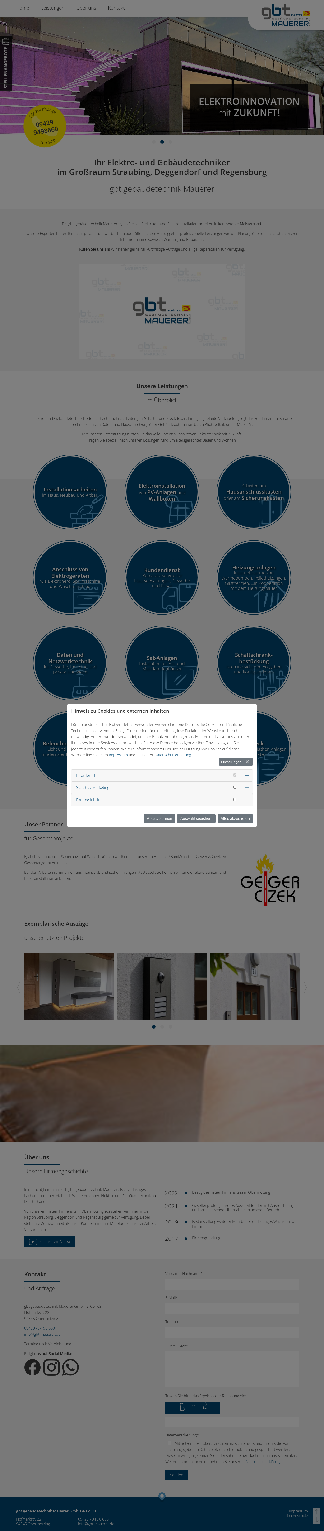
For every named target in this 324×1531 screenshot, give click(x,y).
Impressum (118, 755)
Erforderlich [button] (86, 775)
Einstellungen (231, 762)
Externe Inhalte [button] (89, 799)
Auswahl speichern (196, 818)
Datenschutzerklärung (172, 755)
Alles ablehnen (159, 818)
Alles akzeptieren (235, 818)
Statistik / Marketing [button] (92, 787)
